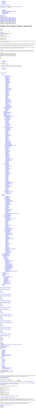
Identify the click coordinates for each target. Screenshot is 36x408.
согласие (4, 381)
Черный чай (6, 163)
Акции (3, 362)
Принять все (2, 394)
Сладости (6, 258)
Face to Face (8, 204)
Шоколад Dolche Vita (9, 263)
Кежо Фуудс (8, 99)
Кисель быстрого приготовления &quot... (6, 315)
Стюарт (7, 162)
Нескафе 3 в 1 (8, 197)
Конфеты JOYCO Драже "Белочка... (5, 328)
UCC (7, 242)
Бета (7, 179)
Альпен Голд (8, 261)
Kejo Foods (8, 117)
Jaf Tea (7, 86)
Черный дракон (8, 193)
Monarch (7, 237)
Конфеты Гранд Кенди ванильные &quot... (6, 322)
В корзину (1, 292)
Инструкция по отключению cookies (5, 404)
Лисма (7, 184)
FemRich (7, 80)
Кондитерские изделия (5, 255)
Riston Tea (8, 91)
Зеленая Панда (8, 181)
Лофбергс (7, 226)
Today (7, 241)
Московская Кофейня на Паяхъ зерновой (12, 213)
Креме (7, 245)
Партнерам (3, 1)
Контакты (3, 3)
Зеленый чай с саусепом (8, 107)
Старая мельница (9, 215)
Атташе (7, 211)
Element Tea (8, 150)
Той (7, 188)
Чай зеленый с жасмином (8, 127)
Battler (7, 77)
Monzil (7, 172)
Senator (7, 239)
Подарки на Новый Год (8, 276)
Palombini (7, 207)
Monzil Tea (8, 154)
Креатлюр (8, 125)
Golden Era (8, 81)
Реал (7, 103)
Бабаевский (8, 262)
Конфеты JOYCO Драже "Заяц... (5, 335)
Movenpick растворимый (10, 238)
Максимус (8, 247)
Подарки (3, 275)
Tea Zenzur (8, 95)
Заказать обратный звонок (4, 370)
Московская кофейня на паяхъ (11, 248)
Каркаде (6, 111)
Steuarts (7, 92)
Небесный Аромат (9, 102)
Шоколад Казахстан (9, 265)
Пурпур (7, 271)
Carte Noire (8, 233)
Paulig (7, 208)
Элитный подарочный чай (8, 191)
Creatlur (7, 167)
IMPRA (7, 132)
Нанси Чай (8, 161)
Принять (1, 405)
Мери (7, 110)
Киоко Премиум (8, 183)
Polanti (7, 123)
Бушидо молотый (9, 225)
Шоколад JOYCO (9, 264)
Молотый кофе (7, 216)
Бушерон (7, 270)
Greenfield (8, 130)
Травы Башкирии (7, 115)
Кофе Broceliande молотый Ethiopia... (5, 302)
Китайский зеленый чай (8, 112)
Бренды (3, 365)
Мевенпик (8, 227)
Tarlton (7, 136)
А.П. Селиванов (8, 243)
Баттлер (7, 178)
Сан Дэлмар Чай (9, 143)
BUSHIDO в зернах (9, 200)
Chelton (7, 166)
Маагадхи (8, 101)
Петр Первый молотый (10, 228)
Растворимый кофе (7, 230)
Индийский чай (7, 108)
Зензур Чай (8, 159)
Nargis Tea (8, 173)
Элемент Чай (8, 106)
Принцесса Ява (8, 142)
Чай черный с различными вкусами (10, 145)
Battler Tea (8, 147)
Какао (5, 256)
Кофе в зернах (6, 198)
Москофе (7, 249)
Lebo (7, 222)
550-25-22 (3, 6)
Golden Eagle (8, 196)
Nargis (7, 109)
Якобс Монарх (8, 252)
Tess (7, 96)
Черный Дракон (9, 105)
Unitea (7, 97)
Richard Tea (8, 90)
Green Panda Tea (8, 129)
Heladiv (7, 83)
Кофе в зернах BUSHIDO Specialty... (5, 295)
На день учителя (7, 282)
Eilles (7, 235)
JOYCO (7, 269)
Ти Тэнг (7, 126)
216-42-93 (14, 6)
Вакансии (3, 353)
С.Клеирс (7, 104)
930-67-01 (8, 6)
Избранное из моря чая (10, 182)
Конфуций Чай (8, 100)
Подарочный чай (7, 283)
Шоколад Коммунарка (10, 266)
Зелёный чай (6, 75)
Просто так (6, 277)
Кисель (5, 257)
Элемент (7, 190)
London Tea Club (9, 88)
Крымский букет (9, 160)
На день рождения (7, 281)
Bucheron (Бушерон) (9, 260)
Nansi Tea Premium (9, 89)
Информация (2, 357)
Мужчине (6, 279)
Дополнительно (2, 363)
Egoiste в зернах (9, 203)
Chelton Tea (8, 128)
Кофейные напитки (7, 214)
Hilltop (7, 152)
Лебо (7, 212)
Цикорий (6, 253)
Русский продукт (9, 251)
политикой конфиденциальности (29, 381)
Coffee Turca (8, 219)
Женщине (6, 280)
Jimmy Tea (8, 153)
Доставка (3, 2)
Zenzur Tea (8, 124)
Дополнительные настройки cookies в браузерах (7, 397)
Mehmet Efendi (8, 217)
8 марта (6, 278)
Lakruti (7, 87)
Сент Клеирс (8, 187)
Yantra (7, 176)
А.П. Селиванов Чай (9, 158)
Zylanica (7, 138)
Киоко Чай (8, 139)
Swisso (7, 240)
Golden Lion (8, 151)
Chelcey (7, 78)
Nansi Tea (8, 122)
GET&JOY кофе (8, 220)
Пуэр (5, 114)
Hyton (7, 85)
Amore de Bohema (9, 76)
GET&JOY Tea (8, 168)
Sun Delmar (8, 155)
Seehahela (7, 164)
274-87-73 (19, 6)
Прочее (3, 285)
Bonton (7, 148)
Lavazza (7, 206)
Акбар (7, 177)
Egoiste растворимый (9, 234)
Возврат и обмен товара (5, 355)
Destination (8, 79)
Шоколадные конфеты (8, 268)
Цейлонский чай (7, 119)
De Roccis (7, 202)
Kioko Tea (8, 118)
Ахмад (7, 98)
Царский (7, 189)
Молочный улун (7, 113)
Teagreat (7, 157)
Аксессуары (4, 273)
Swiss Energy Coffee (9, 209)
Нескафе (7, 250)
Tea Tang (7, 94)
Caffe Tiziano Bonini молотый (10, 218)
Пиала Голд (8, 186)
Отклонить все (7, 394)
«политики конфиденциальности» (14, 383)
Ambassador (8, 231)
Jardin (7, 205)
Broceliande (8, 199)
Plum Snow (8, 135)
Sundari (7, 93)
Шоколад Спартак (9, 267)
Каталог (3, 359)
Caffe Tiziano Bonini (9, 201)
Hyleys (7, 84)
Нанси (7, 140)
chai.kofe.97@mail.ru (3, 347)
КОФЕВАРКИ (6, 274)
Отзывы (3, 356)
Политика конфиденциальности (7, 354)
